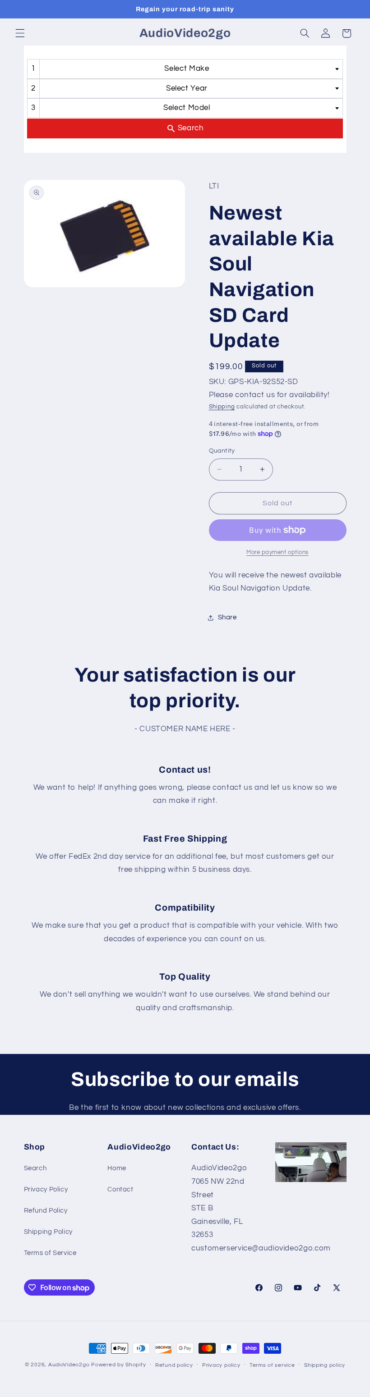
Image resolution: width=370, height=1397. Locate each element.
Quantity (222, 451)
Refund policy (174, 1365)
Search (35, 1168)
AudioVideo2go (69, 1364)
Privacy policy (221, 1365)
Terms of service (272, 1365)
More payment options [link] (277, 552)
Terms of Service (50, 1253)
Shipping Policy (48, 1231)
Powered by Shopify (118, 1364)
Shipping (222, 407)
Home (116, 1168)
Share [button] (227, 617)
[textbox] (190, 69)
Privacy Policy (46, 1189)
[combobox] (185, 68)
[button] (19, 33)
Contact (120, 1189)
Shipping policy (324, 1365)
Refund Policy (46, 1210)
